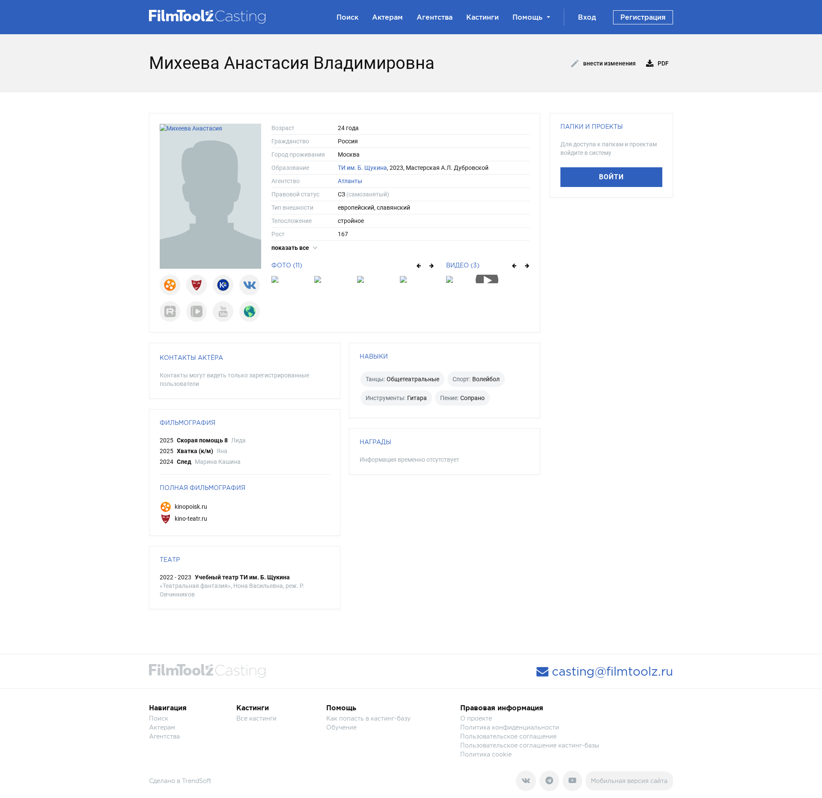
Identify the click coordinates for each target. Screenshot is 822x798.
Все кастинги (256, 718)
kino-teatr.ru (190, 518)
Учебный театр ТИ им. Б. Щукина (242, 577)
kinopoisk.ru (190, 506)
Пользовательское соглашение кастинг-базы (529, 745)
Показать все (290, 247)
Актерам (387, 17)
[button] (418, 265)
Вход (587, 17)
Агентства (435, 17)
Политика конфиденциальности (509, 727)
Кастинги (482, 17)
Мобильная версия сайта (629, 780)
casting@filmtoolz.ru (610, 671)
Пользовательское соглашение (508, 736)
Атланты (350, 181)
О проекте (476, 718)
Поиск (347, 17)
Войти (611, 177)
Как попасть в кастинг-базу (368, 718)
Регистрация (643, 17)
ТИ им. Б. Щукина (362, 167)
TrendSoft (196, 780)
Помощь (527, 17)
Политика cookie (486, 754)
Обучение (341, 727)
